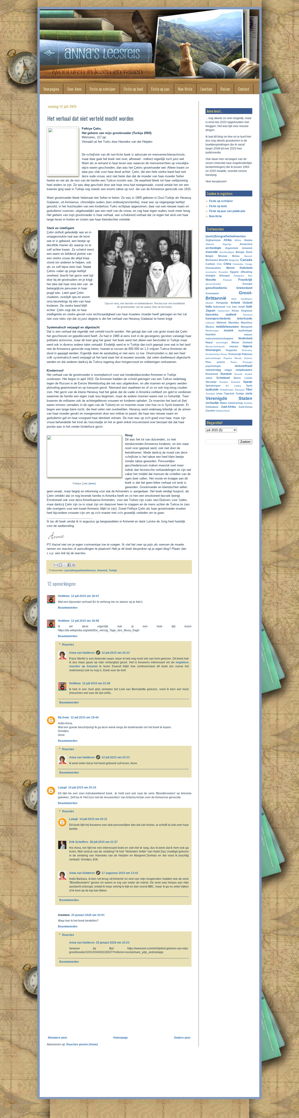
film (250, 275)
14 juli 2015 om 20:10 (82, 787)
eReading (246, 271)
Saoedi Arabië (243, 374)
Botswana (212, 260)
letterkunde (244, 318)
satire (209, 377)
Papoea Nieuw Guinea (238, 358)
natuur (248, 334)
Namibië (211, 334)
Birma (235, 256)
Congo (248, 264)
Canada (246, 260)
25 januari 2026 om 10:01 (88, 915)
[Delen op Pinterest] (73, 565)
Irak (229, 306)
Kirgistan (246, 310)
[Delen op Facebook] (69, 565)
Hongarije (222, 302)
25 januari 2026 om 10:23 (112, 942)
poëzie (221, 362)
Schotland (223, 378)
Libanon (210, 322)
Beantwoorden (67, 607)
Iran (234, 306)
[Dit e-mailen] (55, 565)
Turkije (113, 570)
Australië (212, 252)
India (209, 306)
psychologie (213, 366)
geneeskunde (213, 284)
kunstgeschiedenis (218, 318)
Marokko (233, 322)
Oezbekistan (213, 354)
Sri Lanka (233, 385)
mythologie (245, 330)
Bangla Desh (244, 252)
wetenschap (235, 402)
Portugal (247, 362)
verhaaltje (212, 403)
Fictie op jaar (160, 89)
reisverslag (213, 370)
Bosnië (248, 256)
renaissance (244, 370)
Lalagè (62, 787)
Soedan (223, 382)
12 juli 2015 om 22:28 (96, 683)
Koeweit (247, 314)
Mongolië (246, 326)
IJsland (247, 302)
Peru (208, 362)
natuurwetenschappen (219, 338)
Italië (249, 306)
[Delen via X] (64, 565)
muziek (228, 330)
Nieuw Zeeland (241, 342)
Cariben (210, 264)
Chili (219, 264)
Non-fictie (185, 89)
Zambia (248, 403)
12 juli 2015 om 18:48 (85, 620)
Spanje (247, 381)
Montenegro (212, 330)
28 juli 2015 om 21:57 (104, 842)
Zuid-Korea (245, 406)
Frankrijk (245, 279)
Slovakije (211, 381)
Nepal (209, 342)
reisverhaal (243, 366)
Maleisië (221, 322)
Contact (243, 89)
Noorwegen (213, 350)
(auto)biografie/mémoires (80, 570)
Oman (224, 354)
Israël (241, 306)
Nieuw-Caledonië (215, 346)
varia (249, 393)
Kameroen (224, 310)
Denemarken (213, 267)
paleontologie (213, 358)
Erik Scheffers (78, 842)
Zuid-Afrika (228, 406)
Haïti (233, 299)
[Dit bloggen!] (60, 565)
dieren (230, 268)
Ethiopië (224, 275)
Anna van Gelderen (82, 652)
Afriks (238, 240)
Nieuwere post (57, 1037)
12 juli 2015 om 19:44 (85, 717)
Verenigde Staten (229, 398)
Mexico (210, 326)
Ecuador (223, 272)
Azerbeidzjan (226, 252)
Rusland (226, 374)
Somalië (235, 382)
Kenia (235, 310)
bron (92, 483)
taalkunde (212, 389)
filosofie (211, 279)
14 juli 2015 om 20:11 (93, 819)
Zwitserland (222, 410)
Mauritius (246, 322)
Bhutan (222, 256)
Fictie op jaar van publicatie (227, 211)
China (227, 264)
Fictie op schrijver (103, 89)
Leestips (206, 89)
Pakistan (247, 354)
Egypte (234, 271)
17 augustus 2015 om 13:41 (120, 873)
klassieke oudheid (221, 314)
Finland (227, 280)
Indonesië (219, 306)
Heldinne (64, 596)
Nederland (245, 338)
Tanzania (240, 389)
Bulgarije (234, 260)
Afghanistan (213, 240)
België (209, 256)
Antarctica (246, 244)
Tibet (249, 389)
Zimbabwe (212, 406)
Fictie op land (133, 89)
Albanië (210, 244)
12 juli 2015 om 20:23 (116, 652)
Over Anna (74, 89)
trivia (219, 393)
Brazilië (223, 260)
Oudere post (182, 1037)
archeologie (213, 248)
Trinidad (210, 393)
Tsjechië (229, 393)
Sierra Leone (243, 377)
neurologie (222, 342)
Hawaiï (209, 303)
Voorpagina (51, 89)
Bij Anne (63, 717)
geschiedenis (216, 288)
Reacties (68, 644)
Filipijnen (239, 275)
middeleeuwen (227, 326)
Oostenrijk (234, 354)
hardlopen (246, 299)
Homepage (120, 1037)
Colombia (238, 264)
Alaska (248, 240)
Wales (223, 402)
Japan (210, 310)
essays (210, 275)
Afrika (228, 240)
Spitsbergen (213, 385)
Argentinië (231, 248)
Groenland (212, 293)
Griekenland (244, 288)
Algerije (227, 244)
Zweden (210, 410)
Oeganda (231, 350)
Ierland (235, 302)
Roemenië (212, 374)
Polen (234, 362)
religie (228, 370)
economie (211, 272)
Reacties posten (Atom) (82, 1044)
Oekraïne (247, 350)
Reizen (225, 89)
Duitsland (246, 268)
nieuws (233, 346)
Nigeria (247, 346)
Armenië (102, 570)
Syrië (249, 385)
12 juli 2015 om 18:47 (85, 596)
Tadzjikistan (226, 389)
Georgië (247, 283)
